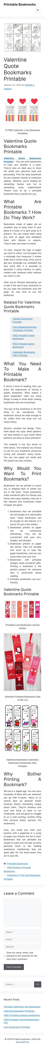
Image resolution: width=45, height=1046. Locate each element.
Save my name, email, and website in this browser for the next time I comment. (21, 955)
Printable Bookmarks (20, 4)
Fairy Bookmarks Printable (17, 1027)
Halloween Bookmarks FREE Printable (24, 354)
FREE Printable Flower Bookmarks (24, 337)
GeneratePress (22, 1042)
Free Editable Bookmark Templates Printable (25, 329)
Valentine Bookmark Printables (19, 1011)
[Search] (37, 984)
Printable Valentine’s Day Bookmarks (22, 1006)
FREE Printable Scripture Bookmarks (22, 1015)
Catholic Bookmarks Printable (22, 320)
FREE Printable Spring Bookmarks (23, 345)
